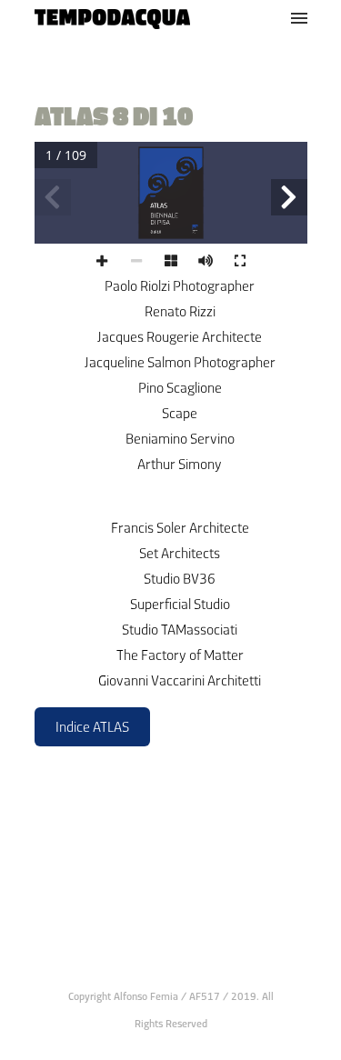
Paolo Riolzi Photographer (180, 285)
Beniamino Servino (180, 438)
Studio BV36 (180, 578)
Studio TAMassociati (179, 629)
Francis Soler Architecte (180, 527)
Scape (179, 413)
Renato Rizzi (180, 311)
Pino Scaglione (180, 387)
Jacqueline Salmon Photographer (180, 362)
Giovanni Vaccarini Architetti (179, 680)
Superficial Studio (180, 604)
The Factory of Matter (180, 655)
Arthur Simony (179, 464)
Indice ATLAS (92, 726)
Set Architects (179, 553)
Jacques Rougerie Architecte (179, 336)
